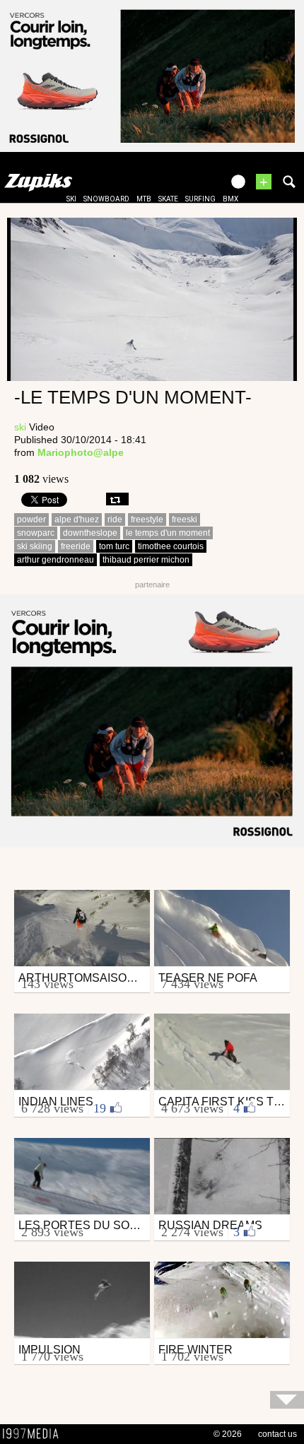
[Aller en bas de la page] (287, 1400)
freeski (184, 519)
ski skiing (34, 546)
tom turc (114, 546)
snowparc (35, 533)
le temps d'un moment (168, 533)
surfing (200, 199)
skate (168, 199)
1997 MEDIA (34, 1434)
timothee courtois (171, 546)
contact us (277, 1434)
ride (114, 519)
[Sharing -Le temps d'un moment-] (117, 499)
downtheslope (90, 533)
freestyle (147, 519)
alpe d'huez (76, 519)
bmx (230, 199)
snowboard (106, 199)
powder (31, 519)
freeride (75, 546)
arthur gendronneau (55, 560)
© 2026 (228, 1434)
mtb (143, 199)
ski (71, 199)
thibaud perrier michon (146, 560)
